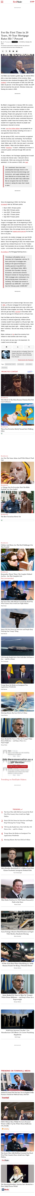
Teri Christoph (4, 661)
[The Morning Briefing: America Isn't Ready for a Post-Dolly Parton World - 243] (17, 1174)
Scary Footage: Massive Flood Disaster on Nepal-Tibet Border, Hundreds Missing (17, 933)
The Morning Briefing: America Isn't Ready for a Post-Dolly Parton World (17, 1185)
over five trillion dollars (13, 128)
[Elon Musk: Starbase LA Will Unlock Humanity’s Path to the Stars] (17, 889)
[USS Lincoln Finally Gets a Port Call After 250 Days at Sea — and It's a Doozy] (17, 646)
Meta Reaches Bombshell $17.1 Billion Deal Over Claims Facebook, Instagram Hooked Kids (17, 869)
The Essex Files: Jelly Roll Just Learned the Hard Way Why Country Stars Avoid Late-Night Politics (17, 602)
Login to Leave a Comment (17, 766)
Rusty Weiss (4, 745)
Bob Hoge (17, 1037)
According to (5, 252)
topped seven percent (19, 231)
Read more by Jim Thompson (25, 360)
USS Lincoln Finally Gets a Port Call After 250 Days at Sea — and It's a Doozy (17, 658)
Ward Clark (17, 904)
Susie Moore (4, 715)
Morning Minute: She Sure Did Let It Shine (14, 713)
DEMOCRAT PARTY (10, 364)
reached (17, 311)
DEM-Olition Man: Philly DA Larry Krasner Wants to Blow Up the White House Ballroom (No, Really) (16, 1124)
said (26, 162)
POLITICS (4, 367)
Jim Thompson (7, 42)
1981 (4, 305)
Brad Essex (4, 606)
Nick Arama (17, 936)
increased (4, 204)
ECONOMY (21, 364)
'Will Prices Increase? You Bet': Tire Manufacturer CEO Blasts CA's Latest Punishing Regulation (17, 1032)
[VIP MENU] (32, 1)
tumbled (3, 82)
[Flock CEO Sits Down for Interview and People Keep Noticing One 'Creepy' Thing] (17, 618)
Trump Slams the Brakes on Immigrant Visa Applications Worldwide (14, 686)
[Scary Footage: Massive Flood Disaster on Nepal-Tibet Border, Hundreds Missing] (17, 920)
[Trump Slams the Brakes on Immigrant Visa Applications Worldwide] (17, 674)
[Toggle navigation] (2, 1)
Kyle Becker (4, 633)
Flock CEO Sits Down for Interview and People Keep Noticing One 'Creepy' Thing (17, 630)
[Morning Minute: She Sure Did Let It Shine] (17, 701)
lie (13, 334)
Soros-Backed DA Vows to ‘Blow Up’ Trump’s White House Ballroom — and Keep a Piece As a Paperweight (16, 741)
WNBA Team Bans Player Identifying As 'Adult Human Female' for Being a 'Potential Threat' (17, 964)
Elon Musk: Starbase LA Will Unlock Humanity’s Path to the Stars (17, 901)
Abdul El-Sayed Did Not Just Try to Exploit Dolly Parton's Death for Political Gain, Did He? (17, 1093)
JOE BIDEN (29, 364)
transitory (9, 147)
